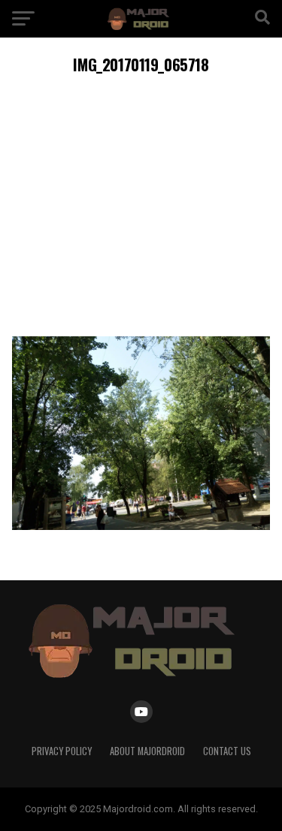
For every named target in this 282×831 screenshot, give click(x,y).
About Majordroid (147, 751)
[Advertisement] (141, 203)
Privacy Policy (62, 751)
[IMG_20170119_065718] (141, 526)
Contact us (227, 751)
